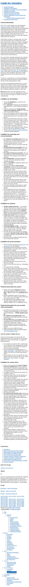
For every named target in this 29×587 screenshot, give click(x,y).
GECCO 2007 (4, 503)
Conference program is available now (13, 457)
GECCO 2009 (12, 502)
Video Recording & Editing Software (16, 18)
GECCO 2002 (20, 504)
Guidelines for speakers (9, 11)
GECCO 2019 (12, 496)
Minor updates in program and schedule (13, 452)
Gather (8, 26)
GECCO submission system (10, 331)
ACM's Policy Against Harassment (19, 130)
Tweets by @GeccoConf (7, 468)
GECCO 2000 (12, 506)
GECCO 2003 (12, 504)
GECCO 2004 (4, 504)
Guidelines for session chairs (11, 19)
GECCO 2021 (15, 509)
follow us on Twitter (11, 491)
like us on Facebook (12, 488)
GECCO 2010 (4, 502)
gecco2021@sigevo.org (11, 493)
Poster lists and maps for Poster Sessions (13, 450)
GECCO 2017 (4, 497)
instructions (16, 71)
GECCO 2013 (4, 500)
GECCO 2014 (20, 499)
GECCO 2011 (20, 500)
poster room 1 (22, 244)
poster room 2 (7, 246)
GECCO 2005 (20, 503)
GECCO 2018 (20, 496)
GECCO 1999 (20, 506)
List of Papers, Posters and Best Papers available (15, 460)
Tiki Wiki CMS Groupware (13, 507)
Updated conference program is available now (15, 456)
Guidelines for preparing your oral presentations (15, 9)
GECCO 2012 (12, 500)
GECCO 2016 (4, 499)
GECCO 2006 (12, 503)
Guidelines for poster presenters (11, 12)
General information (9, 7)
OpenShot (6, 359)
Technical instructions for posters (12, 14)
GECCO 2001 (4, 506)
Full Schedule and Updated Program (12, 453)
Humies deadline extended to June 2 (12, 459)
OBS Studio (11, 351)
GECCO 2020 (4, 496)
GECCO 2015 (12, 499)
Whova (2, 26)
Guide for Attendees (11, 3)
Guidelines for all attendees (10, 8)
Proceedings (7, 449)
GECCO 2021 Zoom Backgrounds (12, 455)
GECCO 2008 (20, 502)
